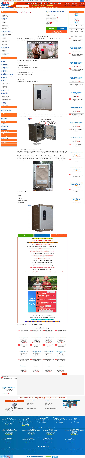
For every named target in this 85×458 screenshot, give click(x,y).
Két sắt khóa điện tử (4, 92)
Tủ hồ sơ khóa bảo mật (5, 119)
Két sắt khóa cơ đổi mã (5, 90)
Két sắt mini (34, 7)
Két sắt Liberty (4, 37)
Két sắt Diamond (4, 28)
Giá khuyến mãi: (48, 17)
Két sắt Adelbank (4, 48)
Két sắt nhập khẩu (4, 18)
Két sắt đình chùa (4, 84)
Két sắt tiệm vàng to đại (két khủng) (7, 74)
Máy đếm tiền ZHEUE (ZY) (5, 126)
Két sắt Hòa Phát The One (26, 7)
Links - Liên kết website (30, 403)
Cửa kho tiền (4, 113)
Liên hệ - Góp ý (29, 404)
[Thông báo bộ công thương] (55, 457)
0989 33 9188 (19, 0)
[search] (28, 6)
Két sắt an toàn (3, 102)
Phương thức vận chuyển (48, 403)
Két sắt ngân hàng (4, 73)
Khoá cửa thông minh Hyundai (6, 110)
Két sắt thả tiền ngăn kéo (6, 83)
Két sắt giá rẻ (40, 7)
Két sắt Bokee (4, 38)
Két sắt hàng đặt (4, 77)
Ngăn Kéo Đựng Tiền (5, 133)
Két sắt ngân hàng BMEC (6, 56)
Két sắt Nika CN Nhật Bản (6, 40)
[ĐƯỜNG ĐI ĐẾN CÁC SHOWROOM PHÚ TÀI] (28, 242)
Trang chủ (23, 0)
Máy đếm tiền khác (4, 129)
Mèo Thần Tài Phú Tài (4, 138)
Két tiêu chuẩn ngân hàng (5, 53)
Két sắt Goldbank (4, 54)
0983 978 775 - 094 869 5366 (8, 0)
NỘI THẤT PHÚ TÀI (14, 400)
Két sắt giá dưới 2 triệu (5, 96)
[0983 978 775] (5, 456)
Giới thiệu (27, 0)
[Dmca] (47, 457)
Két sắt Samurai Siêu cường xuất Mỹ (7, 32)
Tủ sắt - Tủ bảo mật (5, 116)
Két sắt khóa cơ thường (5, 89)
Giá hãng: (47, 15)
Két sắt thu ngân (4, 87)
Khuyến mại (36, 0)
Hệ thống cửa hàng (42, 0)
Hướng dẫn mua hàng (48, 402)
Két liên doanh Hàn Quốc (5, 47)
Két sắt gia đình (55, 7)
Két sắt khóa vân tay (4, 93)
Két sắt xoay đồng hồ (4, 105)
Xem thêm (64, 373)
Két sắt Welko (4, 51)
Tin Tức (31, 0)
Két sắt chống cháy (48, 7)
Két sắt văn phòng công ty (5, 71)
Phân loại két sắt (4, 57)
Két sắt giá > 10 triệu (5, 100)
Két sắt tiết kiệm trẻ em (5, 68)
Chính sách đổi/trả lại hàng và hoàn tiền (50, 408)
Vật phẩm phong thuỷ (5, 136)
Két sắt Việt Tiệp (17, 7)
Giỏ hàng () (77, 0)
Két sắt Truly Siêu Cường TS (6, 34)
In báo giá (62, 28)
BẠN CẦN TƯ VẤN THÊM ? (57, 32)
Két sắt (3, 11)
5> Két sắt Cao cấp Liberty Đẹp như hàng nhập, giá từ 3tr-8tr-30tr (42, 253)
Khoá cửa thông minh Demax (6, 109)
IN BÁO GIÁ (42, 235)
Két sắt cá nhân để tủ (4, 67)
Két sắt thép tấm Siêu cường (6, 31)
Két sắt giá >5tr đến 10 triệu (6, 99)
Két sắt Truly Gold (4, 44)
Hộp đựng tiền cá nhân (5, 131)
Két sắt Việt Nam (4, 13)
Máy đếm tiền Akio (4, 123)
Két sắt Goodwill (4, 41)
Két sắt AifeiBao (4, 22)
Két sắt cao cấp (3, 35)
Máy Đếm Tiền (4, 121)
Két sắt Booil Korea (5, 19)
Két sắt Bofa (4, 21)
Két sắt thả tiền (3, 80)
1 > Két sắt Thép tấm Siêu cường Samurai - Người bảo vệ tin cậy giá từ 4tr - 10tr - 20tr (42, 246)
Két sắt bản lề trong (4, 103)
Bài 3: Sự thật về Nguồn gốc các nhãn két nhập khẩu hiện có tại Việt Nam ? (42, 265)
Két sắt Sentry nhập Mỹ (5, 25)
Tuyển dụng (48, 0)
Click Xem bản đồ (9, 424)
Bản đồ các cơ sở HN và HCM (31, 408)
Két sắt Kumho (4, 50)
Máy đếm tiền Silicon (4, 128)
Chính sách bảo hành (48, 404)
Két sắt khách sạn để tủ (5, 65)
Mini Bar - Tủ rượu (4, 142)
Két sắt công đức (4, 86)
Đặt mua (51, 28)
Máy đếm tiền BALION (4, 125)
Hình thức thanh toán (30, 402)
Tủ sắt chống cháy (4, 118)
